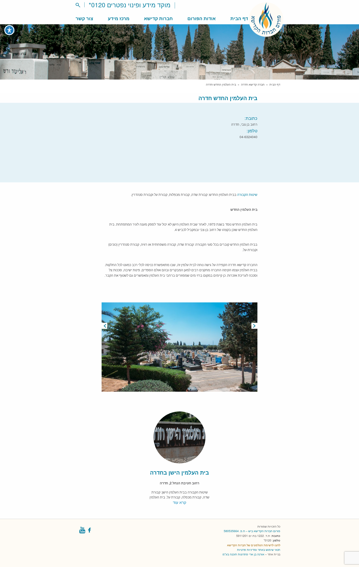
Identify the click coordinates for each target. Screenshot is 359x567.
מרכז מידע (118, 18)
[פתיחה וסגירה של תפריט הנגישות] (9, 30)
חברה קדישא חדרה (252, 84)
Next (254, 326)
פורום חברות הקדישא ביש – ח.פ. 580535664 (252, 531)
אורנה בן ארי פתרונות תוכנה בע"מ (243, 554)
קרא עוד (179, 502)
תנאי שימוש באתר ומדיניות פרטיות (258, 549)
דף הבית (239, 18)
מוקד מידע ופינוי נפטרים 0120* (130, 4)
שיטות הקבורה (247, 194)
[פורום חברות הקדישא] (266, 34)
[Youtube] (82, 531)
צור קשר (84, 18)
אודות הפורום (201, 18)
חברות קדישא (158, 18)
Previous (105, 326)
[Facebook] (89, 531)
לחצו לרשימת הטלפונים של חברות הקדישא (253, 545)
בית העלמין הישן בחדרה (179, 472)
